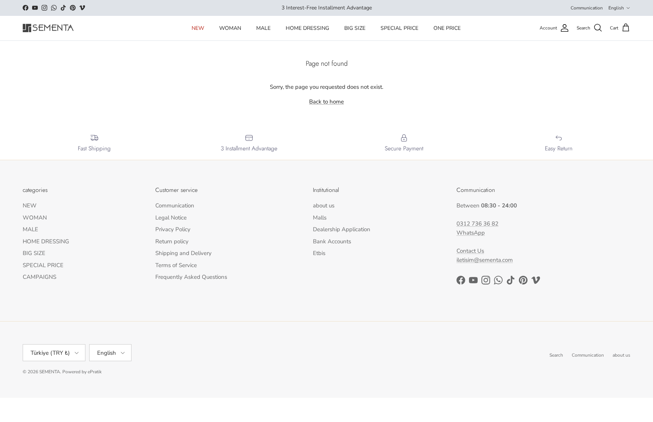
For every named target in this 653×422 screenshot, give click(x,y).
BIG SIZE (354, 28)
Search (556, 355)
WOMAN (230, 28)
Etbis (319, 253)
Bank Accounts (332, 241)
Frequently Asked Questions (191, 277)
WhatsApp (470, 233)
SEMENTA (49, 372)
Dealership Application (341, 229)
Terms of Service (176, 265)
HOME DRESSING (307, 28)
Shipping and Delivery (183, 253)
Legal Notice (171, 217)
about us (323, 205)
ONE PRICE (447, 28)
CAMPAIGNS (39, 277)
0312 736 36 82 (477, 223)
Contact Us (470, 251)
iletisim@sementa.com (484, 260)
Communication (587, 8)
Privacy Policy (172, 229)
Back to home (326, 101)
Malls (319, 217)
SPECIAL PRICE (399, 28)
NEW (198, 28)
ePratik (95, 372)
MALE (263, 28)
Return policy (172, 241)
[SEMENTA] (48, 28)
